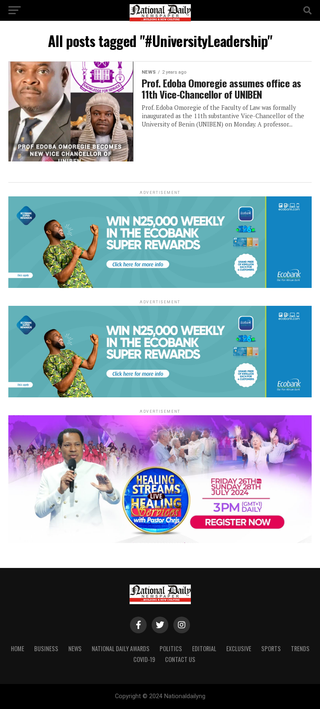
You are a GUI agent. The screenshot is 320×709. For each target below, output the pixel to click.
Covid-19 (144, 659)
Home (17, 648)
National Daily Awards (121, 648)
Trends (300, 648)
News (75, 648)
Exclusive (238, 648)
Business (46, 648)
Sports (271, 648)
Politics (171, 648)
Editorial (204, 648)
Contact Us (180, 659)
